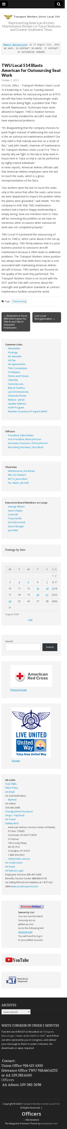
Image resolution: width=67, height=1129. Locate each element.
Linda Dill (13, 514)
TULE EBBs (11, 783)
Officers (7, 1080)
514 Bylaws (14, 372)
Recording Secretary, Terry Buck (25, 447)
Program (19, 407)
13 (37, 588)
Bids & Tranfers (16, 387)
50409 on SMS (37, 1035)
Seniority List (25, 932)
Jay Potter (13, 530)
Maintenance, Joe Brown (21, 471)
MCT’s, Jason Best (17, 479)
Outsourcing (19, 301)
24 (10, 601)
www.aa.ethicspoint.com (24, 886)
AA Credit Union (14, 862)
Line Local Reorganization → (45, 317)
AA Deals (10, 866)
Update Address (17, 403)
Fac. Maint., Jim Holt (18, 482)
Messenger (7, 1035)
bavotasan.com (49, 1123)
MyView (12, 799)
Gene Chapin (15, 510)
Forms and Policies (18, 376)
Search (9, 641)
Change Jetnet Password (19, 811)
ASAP (11, 407)
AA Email (10, 791)
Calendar (13, 380)
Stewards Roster (17, 395)
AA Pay (11, 360)
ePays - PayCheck (14, 815)
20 (37, 594)
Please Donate (18, 689)
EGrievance (32, 1119)
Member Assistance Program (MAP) (27, 411)
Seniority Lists (15, 384)
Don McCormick (16, 522)
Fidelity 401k (11, 823)
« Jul (30, 619)
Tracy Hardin (15, 518)
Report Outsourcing (15, 44)
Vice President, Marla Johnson (24, 439)
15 (53, 588)
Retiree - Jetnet (16, 399)
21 (47, 594)
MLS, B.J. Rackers (17, 474)
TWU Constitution (17, 368)
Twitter (19, 1035)
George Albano (16, 506)
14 (47, 588)
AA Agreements (16, 364)
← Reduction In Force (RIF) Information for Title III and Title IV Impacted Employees (15, 321)
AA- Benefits (15, 356)
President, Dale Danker (21, 435)
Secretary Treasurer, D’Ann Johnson (28, 443)
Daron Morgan (16, 526)
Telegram (48, 1031)
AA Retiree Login (14, 870)
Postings (13, 352)
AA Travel (10, 819)
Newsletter (14, 348)
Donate (16, 760)
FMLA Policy (11, 787)
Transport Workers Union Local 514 (40, 1103)
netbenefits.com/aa (19, 858)
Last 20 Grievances (18, 391)
